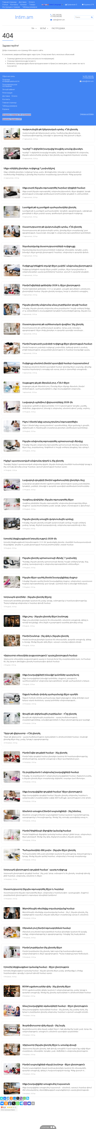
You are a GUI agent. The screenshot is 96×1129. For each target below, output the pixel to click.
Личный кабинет (8, 89)
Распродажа (58, 28)
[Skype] (27, 1098)
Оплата (32, 2)
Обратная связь (8, 76)
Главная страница (9, 2)
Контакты (14, 4)
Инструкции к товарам (11, 7)
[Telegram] (8, 1098)
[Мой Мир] (14, 1098)
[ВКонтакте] (4, 1098)
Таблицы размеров (29, 7)
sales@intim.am (59, 20)
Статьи (5, 4)
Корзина (5, 109)
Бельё (43, 28)
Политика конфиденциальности (10, 80)
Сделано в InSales (87, 114)
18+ (32, 28)
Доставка (22, 2)
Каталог (23, 4)
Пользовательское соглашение (9, 85)
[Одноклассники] (11, 1098)
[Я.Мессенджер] (1, 1098)
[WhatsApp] (24, 1098)
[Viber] (21, 1098)
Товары (32, 4)
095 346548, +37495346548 (56, 15)
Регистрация (7, 93)
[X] (17, 1098)
